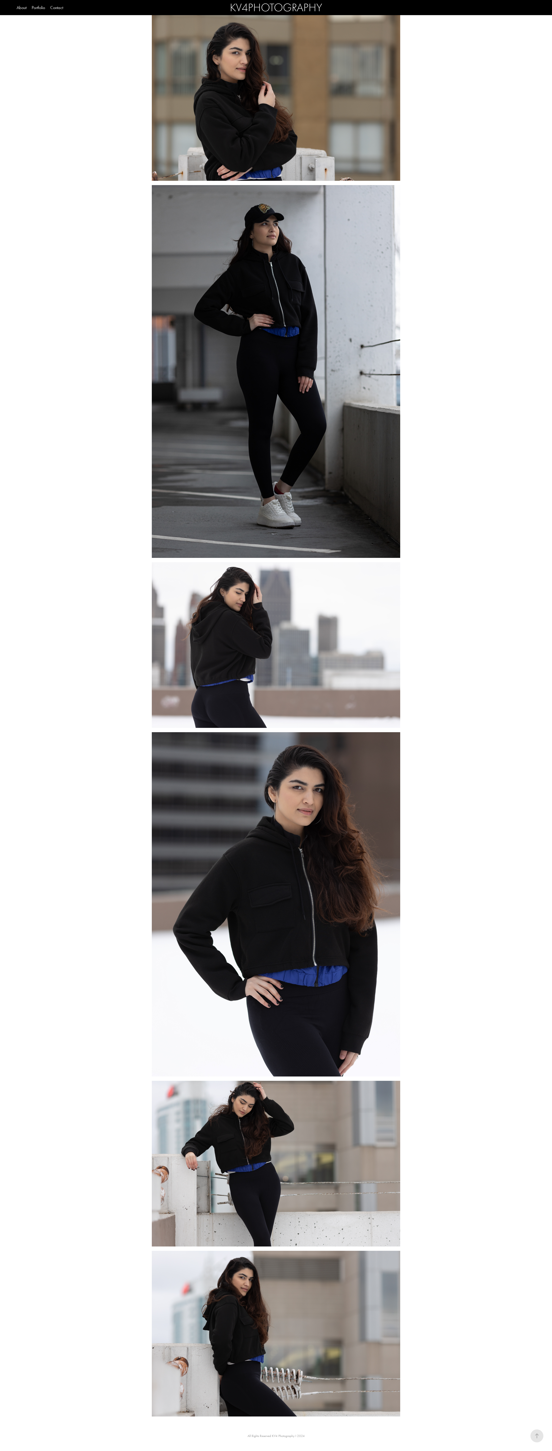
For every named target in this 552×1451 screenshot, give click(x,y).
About (22, 7)
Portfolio (38, 7)
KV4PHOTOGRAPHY (276, 7)
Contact (56, 7)
